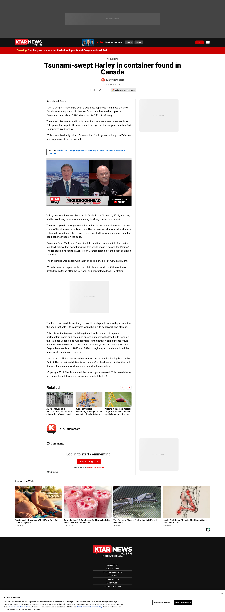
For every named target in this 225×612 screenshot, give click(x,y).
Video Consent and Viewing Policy (89, 607)
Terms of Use (14, 607)
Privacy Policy (25, 607)
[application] (89, 182)
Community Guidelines (95, 467)
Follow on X (112, 576)
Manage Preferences (162, 602)
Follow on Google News (125, 90)
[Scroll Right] (129, 387)
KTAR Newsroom (70, 428)
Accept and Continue (183, 602)
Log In (199, 42)
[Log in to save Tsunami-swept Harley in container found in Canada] (106, 90)
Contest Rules (112, 569)
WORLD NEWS (112, 59)
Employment (113, 583)
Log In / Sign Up (89, 461)
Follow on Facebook (113, 572)
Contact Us (112, 565)
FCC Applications (112, 586)
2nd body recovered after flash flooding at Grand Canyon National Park (68, 50)
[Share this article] (100, 90)
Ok (222, 593)
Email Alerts (113, 579)
